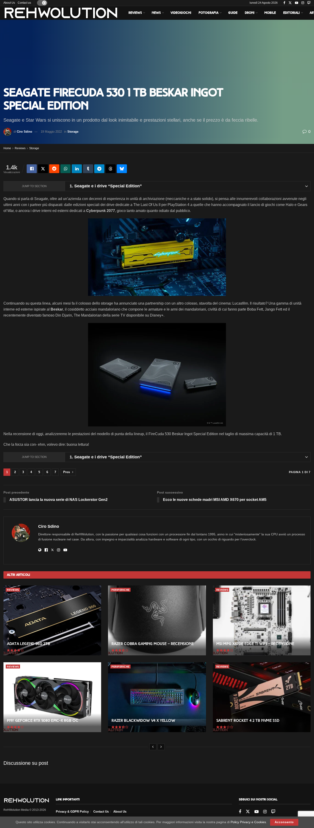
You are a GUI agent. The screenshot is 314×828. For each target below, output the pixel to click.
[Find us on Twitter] (290, 3)
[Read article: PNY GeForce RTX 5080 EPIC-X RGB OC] (52, 697)
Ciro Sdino (24, 131)
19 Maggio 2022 (51, 131)
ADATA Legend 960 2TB (28, 643)
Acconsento (284, 822)
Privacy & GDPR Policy (72, 811)
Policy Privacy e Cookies (248, 822)
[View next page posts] (161, 747)
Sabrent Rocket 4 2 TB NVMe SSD (247, 720)
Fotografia (208, 13)
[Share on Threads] (111, 168)
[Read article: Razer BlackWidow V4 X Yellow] (157, 697)
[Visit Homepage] (60, 12)
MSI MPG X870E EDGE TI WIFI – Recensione (255, 643)
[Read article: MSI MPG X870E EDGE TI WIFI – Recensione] (262, 620)
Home (7, 148)
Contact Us (101, 811)
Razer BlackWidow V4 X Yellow (143, 720)
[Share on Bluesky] (122, 168)
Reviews (135, 13)
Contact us (24, 2)
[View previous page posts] (152, 747)
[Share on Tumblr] (88, 168)
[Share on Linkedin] (77, 168)
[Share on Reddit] (54, 168)
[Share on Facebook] (32, 168)
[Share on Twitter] (43, 168)
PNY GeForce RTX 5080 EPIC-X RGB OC (42, 720)
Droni (249, 13)
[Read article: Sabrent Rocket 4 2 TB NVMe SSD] (262, 697)
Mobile (270, 13)
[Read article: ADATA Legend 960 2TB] (52, 620)
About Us (9, 2)
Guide (232, 13)
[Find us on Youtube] (296, 3)
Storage (72, 131)
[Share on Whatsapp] (65, 168)
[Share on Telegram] (99, 168)
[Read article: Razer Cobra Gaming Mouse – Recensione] (157, 620)
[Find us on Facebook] (284, 3)
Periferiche (120, 589)
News (156, 13)
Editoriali (291, 13)
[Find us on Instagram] (302, 3)
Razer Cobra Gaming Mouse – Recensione (152, 643)
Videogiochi (181, 13)
